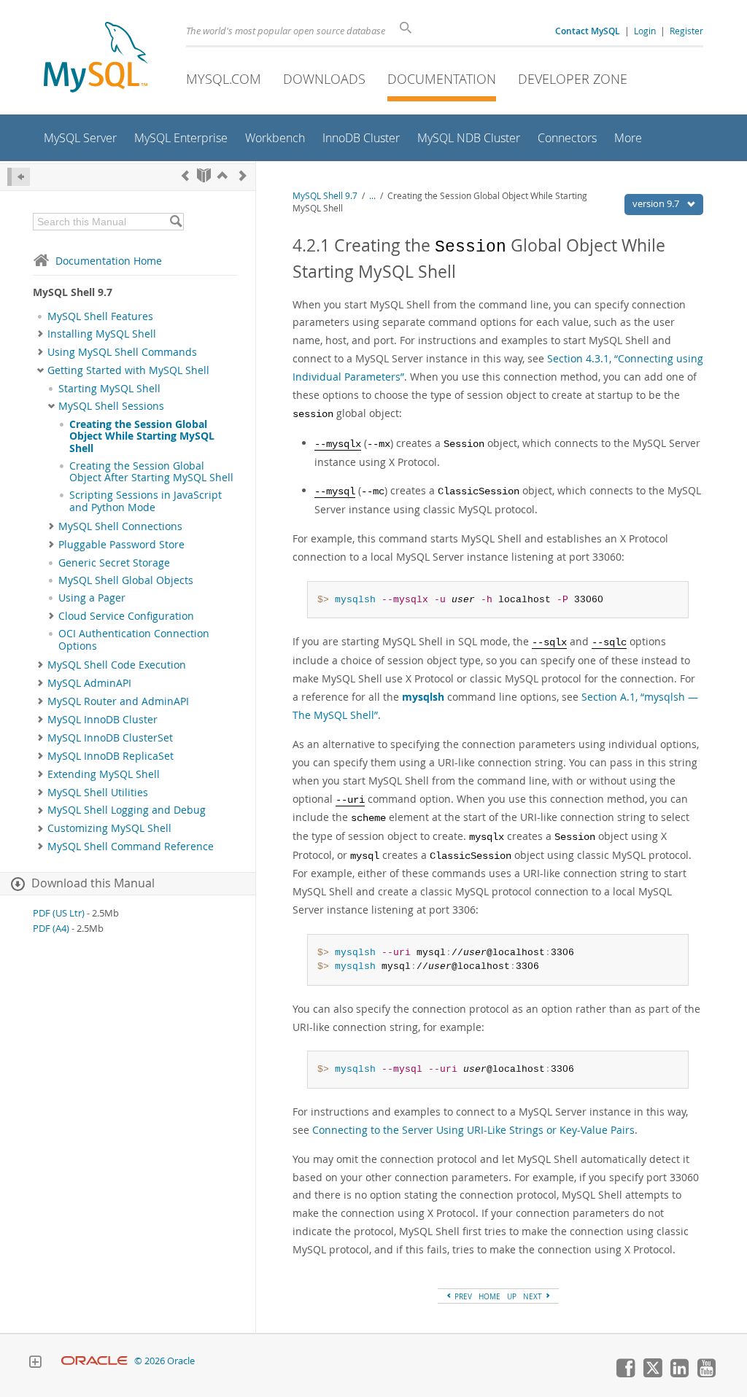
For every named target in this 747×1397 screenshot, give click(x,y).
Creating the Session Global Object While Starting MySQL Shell (141, 436)
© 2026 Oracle (164, 1361)
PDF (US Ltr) (59, 913)
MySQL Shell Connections (120, 526)
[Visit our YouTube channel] (706, 1373)
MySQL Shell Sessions (111, 406)
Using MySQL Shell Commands (122, 352)
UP (511, 1296)
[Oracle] (94, 1361)
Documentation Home (108, 261)
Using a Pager (91, 597)
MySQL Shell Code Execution (116, 665)
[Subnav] (40, 334)
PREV (462, 1296)
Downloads (324, 78)
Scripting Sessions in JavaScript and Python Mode (145, 501)
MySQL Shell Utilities (97, 792)
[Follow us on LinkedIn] (679, 1373)
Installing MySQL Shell (101, 334)
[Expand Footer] (35, 1363)
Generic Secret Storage (114, 562)
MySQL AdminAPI (89, 683)
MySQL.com (223, 78)
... (372, 195)
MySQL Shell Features (100, 316)
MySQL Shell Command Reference (130, 846)
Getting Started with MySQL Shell (128, 370)
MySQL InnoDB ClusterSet (110, 737)
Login (645, 30)
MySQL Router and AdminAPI (118, 701)
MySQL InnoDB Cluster (102, 719)
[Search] (175, 222)
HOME (489, 1296)
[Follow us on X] (652, 1373)
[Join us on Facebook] (625, 1373)
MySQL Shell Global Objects (125, 580)
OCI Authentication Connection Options (133, 639)
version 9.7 (656, 203)
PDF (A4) (51, 928)
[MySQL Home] (95, 58)
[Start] (204, 175)
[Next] (243, 175)
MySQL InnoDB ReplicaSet (110, 756)
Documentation (441, 78)
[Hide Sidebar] (18, 177)
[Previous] (185, 175)
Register (686, 30)
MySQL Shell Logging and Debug (126, 810)
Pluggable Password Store (121, 544)
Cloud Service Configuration (126, 616)
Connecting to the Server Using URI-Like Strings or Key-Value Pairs (473, 1130)
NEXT (533, 1296)
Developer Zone (572, 78)
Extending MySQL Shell (103, 774)
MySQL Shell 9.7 (325, 195)
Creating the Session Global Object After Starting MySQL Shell (151, 471)
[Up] (222, 175)
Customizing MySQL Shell (109, 828)
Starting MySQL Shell (109, 388)
